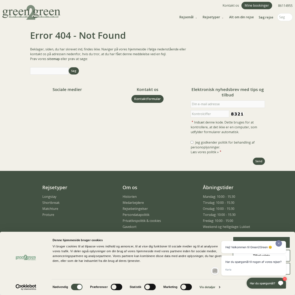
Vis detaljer (207, 287)
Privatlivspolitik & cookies (142, 220)
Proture (48, 214)
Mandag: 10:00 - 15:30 (219, 196)
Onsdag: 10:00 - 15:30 (218, 208)
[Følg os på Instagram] (71, 100)
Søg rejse (266, 17)
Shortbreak (51, 202)
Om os (130, 187)
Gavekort (129, 227)
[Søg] (289, 17)
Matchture (50, 208)
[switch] (116, 287)
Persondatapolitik (136, 214)
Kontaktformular (147, 99)
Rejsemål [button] (186, 17)
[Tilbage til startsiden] (31, 11)
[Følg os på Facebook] (63, 100)
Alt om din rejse (241, 17)
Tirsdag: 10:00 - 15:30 (218, 202)
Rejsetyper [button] (211, 17)
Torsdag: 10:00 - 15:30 (219, 214)
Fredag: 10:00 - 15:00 (218, 220)
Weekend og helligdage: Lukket (226, 227)
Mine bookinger (257, 5)
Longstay (49, 196)
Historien (130, 196)
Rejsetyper (54, 187)
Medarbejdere (133, 202)
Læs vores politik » (205, 152)
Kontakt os (231, 5)
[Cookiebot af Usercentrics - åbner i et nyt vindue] (26, 287)
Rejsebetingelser (135, 208)
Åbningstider (218, 187)
